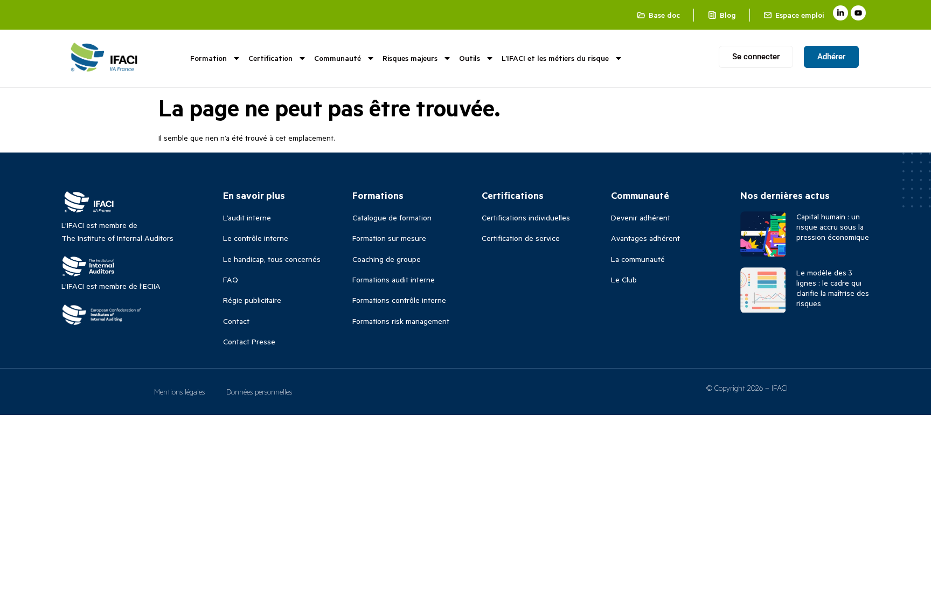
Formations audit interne (393, 279)
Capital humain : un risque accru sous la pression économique (832, 226)
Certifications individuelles (526, 217)
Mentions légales (179, 391)
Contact (236, 321)
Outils (469, 58)
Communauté (337, 58)
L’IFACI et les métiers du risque (555, 58)
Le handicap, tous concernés (272, 259)
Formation (208, 58)
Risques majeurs (410, 58)
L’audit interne (247, 217)
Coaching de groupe (386, 259)
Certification (270, 58)
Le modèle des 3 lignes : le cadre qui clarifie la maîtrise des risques (832, 288)
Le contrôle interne (255, 238)
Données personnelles (259, 391)
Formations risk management (400, 321)
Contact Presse (249, 341)
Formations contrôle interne (399, 300)
